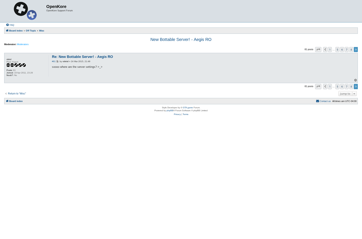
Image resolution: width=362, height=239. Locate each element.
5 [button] (337, 49)
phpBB (170, 110)
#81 (54, 61)
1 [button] (330, 49)
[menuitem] (10, 24)
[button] (318, 49)
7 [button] (346, 49)
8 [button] (351, 49)
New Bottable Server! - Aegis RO (181, 39)
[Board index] (25, 11)
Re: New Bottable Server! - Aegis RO (82, 57)
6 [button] (342, 49)
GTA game (188, 107)
